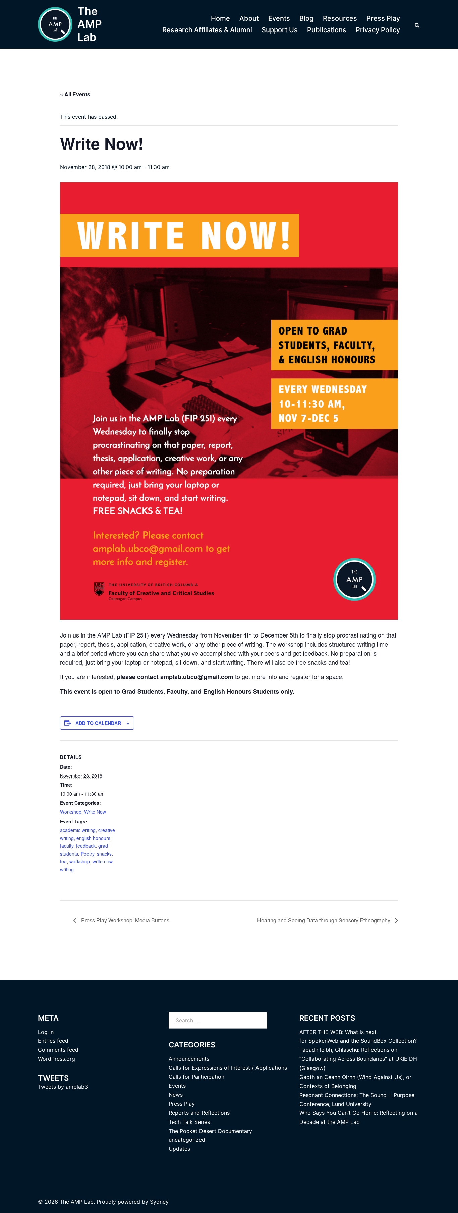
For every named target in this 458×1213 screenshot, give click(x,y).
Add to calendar (98, 723)
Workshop (70, 811)
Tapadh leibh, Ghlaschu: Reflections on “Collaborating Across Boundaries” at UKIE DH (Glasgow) (358, 1058)
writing (67, 869)
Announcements (189, 1058)
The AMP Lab (89, 24)
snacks (104, 853)
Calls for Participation (196, 1076)
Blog (306, 18)
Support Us (280, 30)
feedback (86, 845)
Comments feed (58, 1049)
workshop (79, 861)
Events (279, 18)
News (176, 1094)
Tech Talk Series (189, 1121)
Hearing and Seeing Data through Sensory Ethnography (324, 920)
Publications (326, 30)
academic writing (78, 830)
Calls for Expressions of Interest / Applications (228, 1067)
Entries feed (53, 1040)
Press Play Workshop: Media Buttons (124, 920)
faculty (66, 845)
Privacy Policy (378, 30)
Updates (179, 1148)
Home (220, 18)
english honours (93, 838)
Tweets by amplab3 (63, 1086)
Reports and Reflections (199, 1112)
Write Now (95, 811)
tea (63, 861)
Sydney (159, 1201)
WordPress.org (56, 1058)
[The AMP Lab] (55, 24)
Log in (46, 1032)
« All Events (75, 94)
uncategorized (187, 1139)
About (249, 18)
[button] (417, 24)
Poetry (87, 853)
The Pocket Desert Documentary (210, 1131)
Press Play (383, 18)
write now (102, 861)
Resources (340, 18)
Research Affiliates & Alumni (207, 30)
